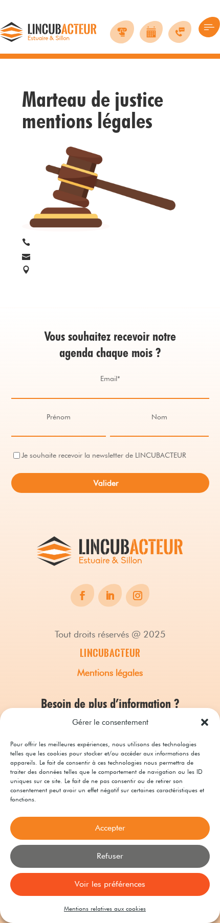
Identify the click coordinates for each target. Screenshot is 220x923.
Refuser (110, 856)
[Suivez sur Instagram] (137, 595)
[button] (205, 722)
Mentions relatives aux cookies (105, 908)
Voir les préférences (110, 884)
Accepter (110, 828)
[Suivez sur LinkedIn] (110, 595)
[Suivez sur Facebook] (82, 595)
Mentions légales (110, 672)
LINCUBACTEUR (110, 652)
